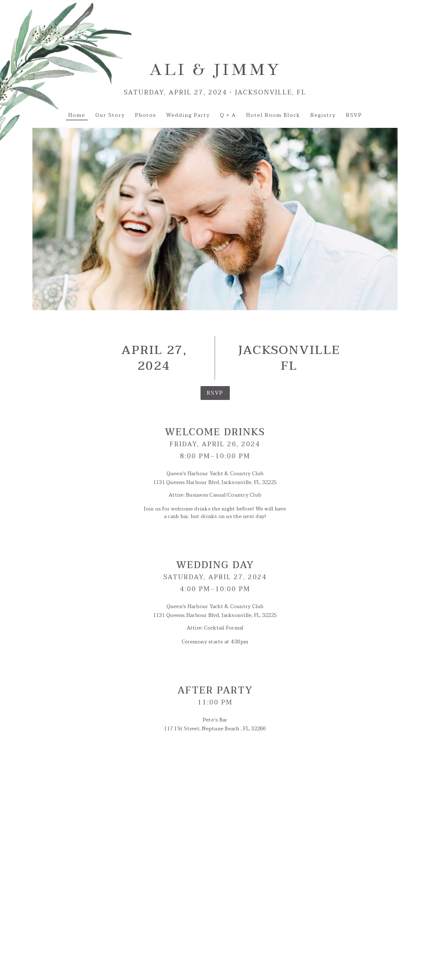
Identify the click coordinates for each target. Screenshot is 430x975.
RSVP (215, 393)
